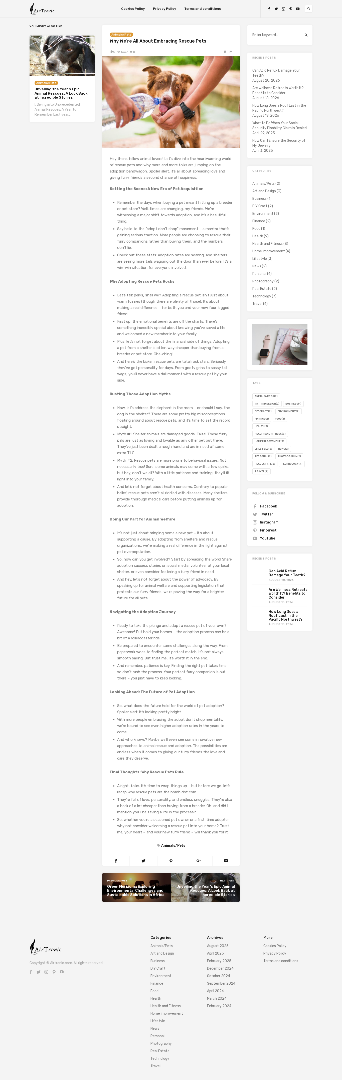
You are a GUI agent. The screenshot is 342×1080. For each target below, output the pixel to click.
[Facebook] (269, 9)
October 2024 (218, 976)
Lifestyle (259, 259)
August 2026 (218, 946)
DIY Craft (259, 206)
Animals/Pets (121, 34)
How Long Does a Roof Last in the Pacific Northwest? (279, 108)
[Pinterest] (291, 9)
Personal (259, 274)
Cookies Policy (133, 9)
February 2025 (219, 961)
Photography (263, 281)
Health (257, 236)
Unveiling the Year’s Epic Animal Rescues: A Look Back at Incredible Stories (61, 93)
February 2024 (219, 1006)
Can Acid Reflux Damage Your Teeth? (276, 73)
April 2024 (215, 991)
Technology (261, 296)
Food (256, 229)
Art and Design (264, 191)
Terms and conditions (202, 9)
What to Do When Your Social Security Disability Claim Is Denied (279, 125)
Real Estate (261, 289)
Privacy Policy (164, 9)
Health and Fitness (267, 244)
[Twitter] (276, 9)
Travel (257, 304)
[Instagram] (283, 9)
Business (259, 199)
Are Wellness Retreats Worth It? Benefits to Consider (278, 90)
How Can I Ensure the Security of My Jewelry (278, 143)
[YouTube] (298, 9)
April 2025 (215, 953)
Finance (258, 221)
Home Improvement (268, 251)
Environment (262, 214)
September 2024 (221, 983)
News (256, 266)
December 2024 (220, 968)
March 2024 (217, 998)
